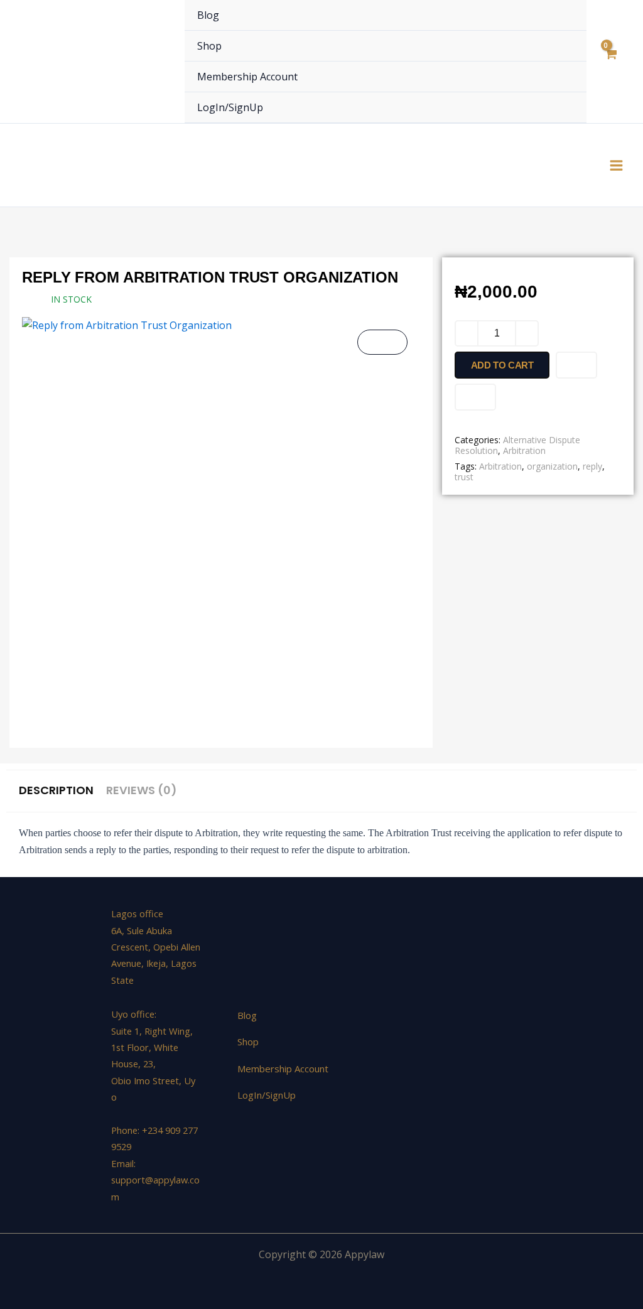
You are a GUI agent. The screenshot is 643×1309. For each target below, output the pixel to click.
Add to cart (502, 365)
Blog (208, 15)
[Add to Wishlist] (576, 365)
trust (464, 477)
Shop (209, 46)
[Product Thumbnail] (382, 342)
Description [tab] (56, 790)
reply (592, 466)
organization (552, 466)
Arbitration (524, 450)
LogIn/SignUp (230, 107)
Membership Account (247, 76)
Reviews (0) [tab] (141, 790)
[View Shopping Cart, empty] (610, 61)
